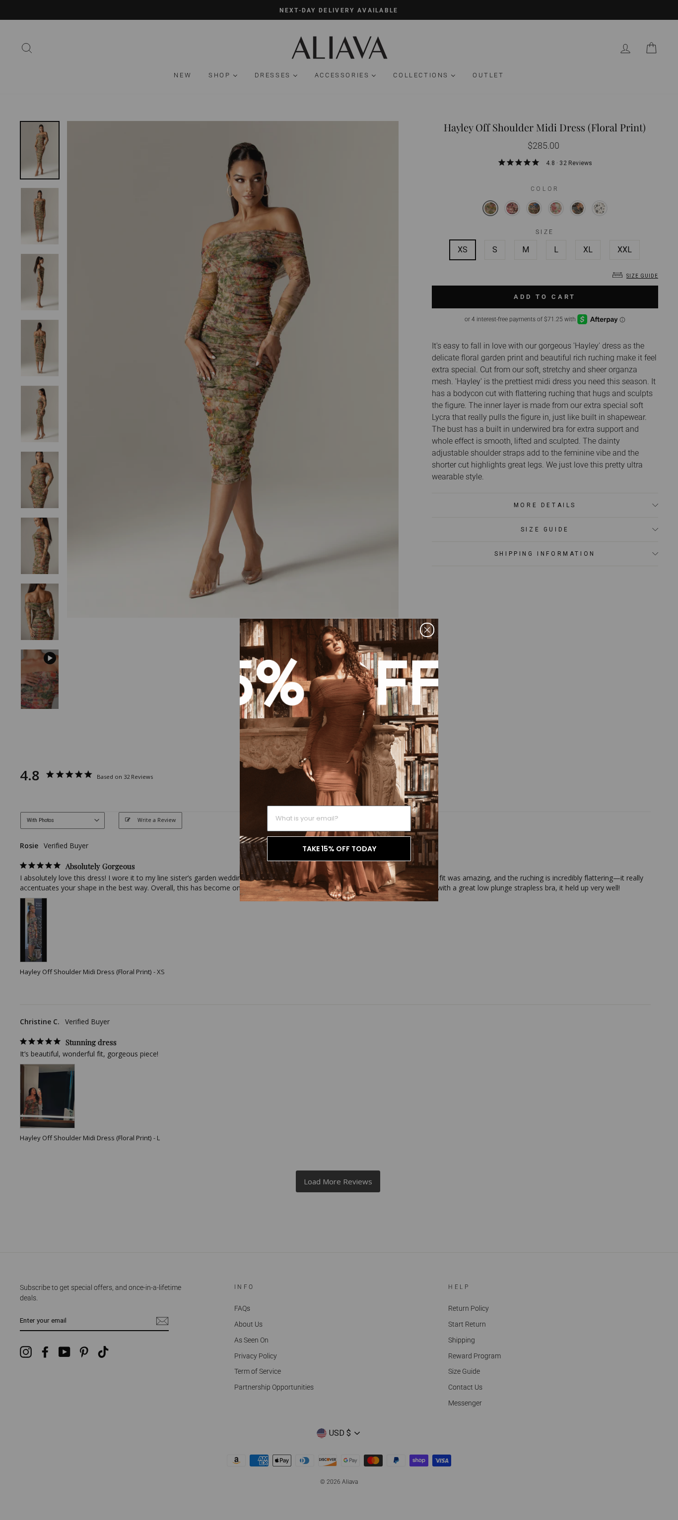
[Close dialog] (427, 630)
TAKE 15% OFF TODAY (339, 849)
